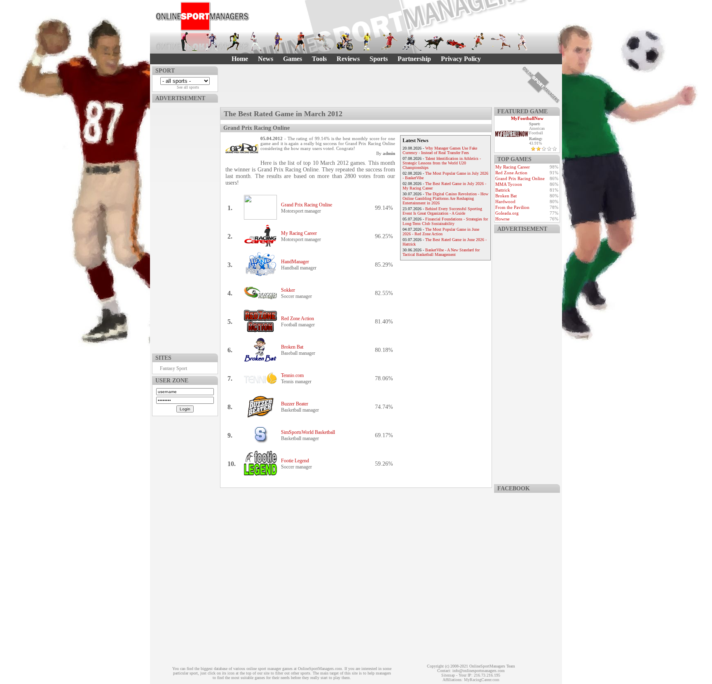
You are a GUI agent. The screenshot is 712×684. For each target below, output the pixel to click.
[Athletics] (233, 41)
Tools (319, 58)
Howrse (502, 218)
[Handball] (389, 41)
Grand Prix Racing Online (306, 205)
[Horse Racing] (434, 41)
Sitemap (448, 675)
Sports (379, 58)
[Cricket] (322, 41)
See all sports (188, 87)
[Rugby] (478, 41)
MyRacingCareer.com (481, 679)
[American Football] (211, 41)
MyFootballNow (527, 118)
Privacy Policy (461, 58)
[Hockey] (411, 41)
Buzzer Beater (294, 404)
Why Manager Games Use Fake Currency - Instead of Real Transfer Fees (440, 150)
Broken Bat (292, 347)
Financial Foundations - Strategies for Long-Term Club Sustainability (445, 221)
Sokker (288, 290)
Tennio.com (292, 375)
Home (240, 58)
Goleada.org (507, 213)
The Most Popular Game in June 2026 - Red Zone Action (441, 231)
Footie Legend (295, 461)
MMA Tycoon (508, 184)
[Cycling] (345, 41)
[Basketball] (278, 41)
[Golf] (189, 41)
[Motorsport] (456, 41)
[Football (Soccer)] (367, 41)
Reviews (348, 58)
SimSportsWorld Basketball (308, 432)
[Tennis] (500, 41)
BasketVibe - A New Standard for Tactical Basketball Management (441, 252)
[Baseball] (256, 41)
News (265, 58)
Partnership (414, 58)
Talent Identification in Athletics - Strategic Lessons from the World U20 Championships (442, 163)
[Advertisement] (185, 226)
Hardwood (505, 201)
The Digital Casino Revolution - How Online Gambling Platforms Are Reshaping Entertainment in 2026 (445, 198)
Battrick (502, 189)
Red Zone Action (297, 318)
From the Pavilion (512, 207)
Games (292, 58)
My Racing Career (299, 233)
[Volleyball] (523, 41)
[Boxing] (300, 41)
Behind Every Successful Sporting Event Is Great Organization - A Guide (442, 211)
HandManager (295, 262)
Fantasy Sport (173, 368)
